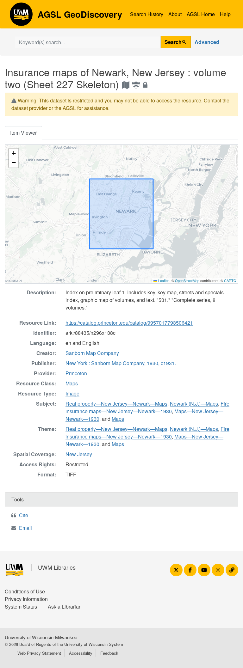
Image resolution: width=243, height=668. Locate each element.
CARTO (230, 280)
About (175, 14)
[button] (13, 153)
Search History (146, 14)
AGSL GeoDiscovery (21, 16)
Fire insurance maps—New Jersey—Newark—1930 (147, 407)
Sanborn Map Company (92, 353)
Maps (71, 383)
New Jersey (78, 454)
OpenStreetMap (187, 280)
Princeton (76, 373)
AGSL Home (201, 14)
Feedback (109, 653)
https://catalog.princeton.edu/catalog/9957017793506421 (129, 322)
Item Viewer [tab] (23, 132)
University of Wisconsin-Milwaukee (41, 637)
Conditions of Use (25, 591)
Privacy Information (26, 599)
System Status (21, 606)
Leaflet (163, 280)
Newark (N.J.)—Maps (194, 403)
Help (225, 14)
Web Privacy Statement (39, 653)
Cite (23, 515)
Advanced (207, 42)
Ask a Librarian (65, 606)
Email (25, 527)
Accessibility (80, 653)
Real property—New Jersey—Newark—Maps (116, 403)
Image (72, 393)
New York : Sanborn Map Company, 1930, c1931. (120, 363)
